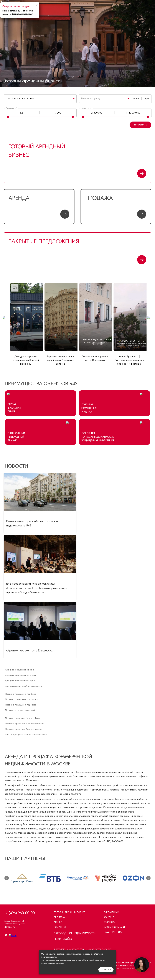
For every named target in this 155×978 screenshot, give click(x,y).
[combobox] (101, 98)
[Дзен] (11, 935)
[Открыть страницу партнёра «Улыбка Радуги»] (78, 878)
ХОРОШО (105, 969)
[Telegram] (5, 935)
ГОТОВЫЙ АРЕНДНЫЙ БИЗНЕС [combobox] (21, 99)
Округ (147, 98)
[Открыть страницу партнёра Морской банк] (133, 878)
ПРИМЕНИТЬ (140, 124)
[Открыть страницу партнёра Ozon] (106, 878)
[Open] (128, 98)
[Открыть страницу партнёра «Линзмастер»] (50, 878)
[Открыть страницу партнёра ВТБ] (22, 878)
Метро (136, 98)
